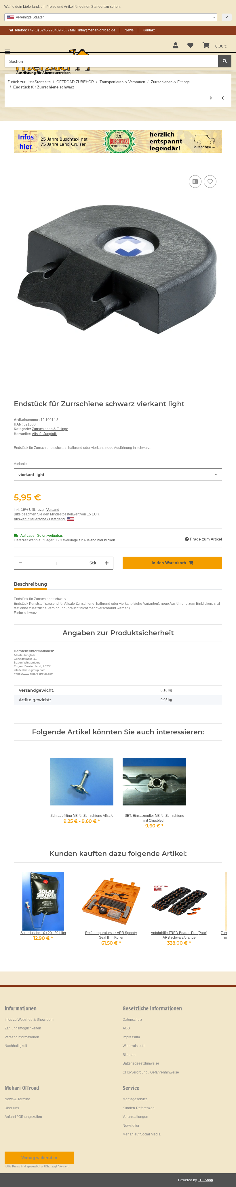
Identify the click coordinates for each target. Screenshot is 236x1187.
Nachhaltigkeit (16, 1046)
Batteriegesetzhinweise (141, 1063)
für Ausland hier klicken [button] (97, 540)
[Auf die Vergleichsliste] (195, 181)
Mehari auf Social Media (142, 1134)
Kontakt (149, 30)
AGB (126, 1028)
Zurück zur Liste (21, 82)
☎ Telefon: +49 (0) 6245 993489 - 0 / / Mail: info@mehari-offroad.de (62, 30)
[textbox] (111, 17)
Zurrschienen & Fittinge (50, 429)
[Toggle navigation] (7, 49)
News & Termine (17, 1099)
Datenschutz (132, 1020)
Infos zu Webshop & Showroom (29, 1020)
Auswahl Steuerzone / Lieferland (40, 519)
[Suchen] (224, 61)
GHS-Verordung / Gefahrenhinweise (151, 1072)
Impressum (131, 1037)
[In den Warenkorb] (18, 165)
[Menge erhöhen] (106, 563)
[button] (175, 46)
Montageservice (135, 1099)
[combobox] (110, 17)
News (129, 30)
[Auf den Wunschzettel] (210, 181)
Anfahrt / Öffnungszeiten (23, 1117)
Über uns (12, 1108)
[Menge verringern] (20, 563)
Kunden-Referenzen (139, 1108)
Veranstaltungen (135, 1117)
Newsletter (131, 1126)
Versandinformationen (22, 1037)
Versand (52, 510)
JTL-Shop (205, 1180)
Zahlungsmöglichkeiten (23, 1028)
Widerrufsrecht (134, 1046)
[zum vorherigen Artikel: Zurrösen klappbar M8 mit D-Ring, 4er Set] (223, 98)
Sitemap (129, 1055)
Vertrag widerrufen (39, 1157)
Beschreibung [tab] (30, 584)
